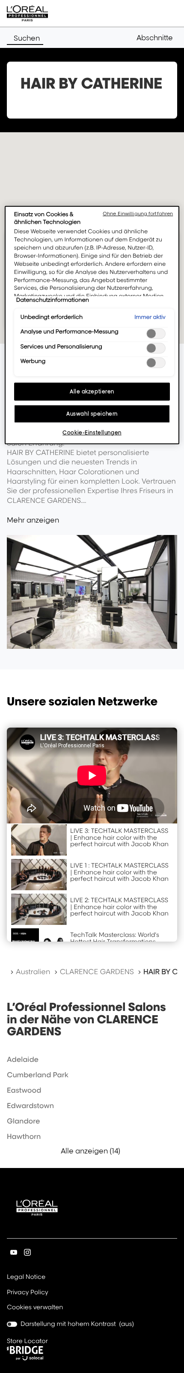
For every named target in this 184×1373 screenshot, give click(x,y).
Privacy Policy (27, 1293)
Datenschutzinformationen (52, 300)
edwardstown (30, 1105)
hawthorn (24, 1136)
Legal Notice (26, 1277)
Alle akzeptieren (92, 391)
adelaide (23, 1059)
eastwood (24, 1090)
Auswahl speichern (92, 413)
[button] (157, 37)
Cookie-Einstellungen (91, 432)
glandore (23, 1121)
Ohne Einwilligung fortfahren (138, 214)
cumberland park (37, 1074)
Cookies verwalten (35, 1307)
